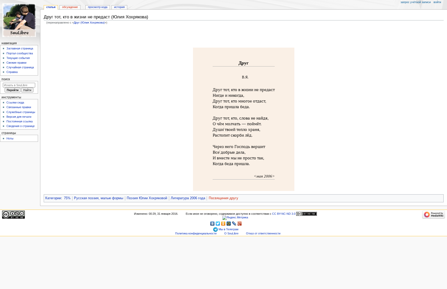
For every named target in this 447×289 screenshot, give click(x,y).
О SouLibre (231, 233)
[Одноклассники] (223, 223)
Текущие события (18, 58)
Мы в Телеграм (228, 229)
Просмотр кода (97, 7)
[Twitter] (218, 223)
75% (67, 198)
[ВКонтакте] (212, 223)
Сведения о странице (20, 126)
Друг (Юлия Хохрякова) (89, 22)
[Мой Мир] (229, 223)
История (119, 7)
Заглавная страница (19, 48)
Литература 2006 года (188, 198)
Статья (50, 7)
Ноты (9, 138)
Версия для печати (18, 116)
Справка (12, 71)
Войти (437, 2)
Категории (53, 198)
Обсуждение (70, 7)
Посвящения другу (223, 198)
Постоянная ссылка (19, 121)
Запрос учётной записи (415, 2)
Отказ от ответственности (263, 233)
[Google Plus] (239, 223)
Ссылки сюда (15, 102)
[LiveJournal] (234, 223)
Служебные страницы (20, 112)
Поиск (6, 79)
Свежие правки (16, 62)
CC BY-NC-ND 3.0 (283, 213)
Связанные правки (18, 107)
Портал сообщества (19, 53)
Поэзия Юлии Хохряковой (147, 198)
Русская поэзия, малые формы (98, 198)
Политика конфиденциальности (196, 233)
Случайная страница (20, 67)
